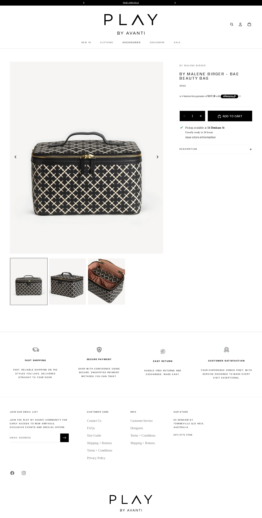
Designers (136, 428)
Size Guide (94, 435)
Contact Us (94, 420)
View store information (200, 137)
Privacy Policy (96, 458)
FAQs (91, 428)
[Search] (231, 24)
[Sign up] (64, 438)
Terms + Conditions (99, 450)
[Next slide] (158, 157)
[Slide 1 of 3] (28, 281)
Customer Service (141, 420)
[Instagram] (23, 473)
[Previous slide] (14, 157)
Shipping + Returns (99, 443)
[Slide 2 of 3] (67, 281)
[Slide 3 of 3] (106, 281)
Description (188, 149)
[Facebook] (12, 473)
